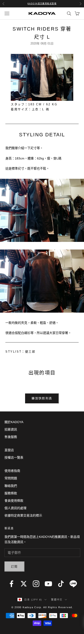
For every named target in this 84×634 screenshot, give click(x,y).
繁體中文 (56, 599)
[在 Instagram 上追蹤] (36, 584)
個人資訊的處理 (15, 508)
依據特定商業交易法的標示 (23, 515)
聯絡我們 (10, 486)
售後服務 (10, 437)
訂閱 (14, 566)
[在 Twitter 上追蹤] (24, 584)
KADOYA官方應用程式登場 (42, 3)
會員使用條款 (13, 500)
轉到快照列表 (42, 398)
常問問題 (10, 478)
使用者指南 (12, 471)
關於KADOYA (13, 422)
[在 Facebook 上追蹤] (11, 584)
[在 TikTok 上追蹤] (61, 584)
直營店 (9, 450)
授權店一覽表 (13, 457)
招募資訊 (10, 429)
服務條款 (10, 493)
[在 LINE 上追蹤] (73, 584)
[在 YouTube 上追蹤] (48, 584)
